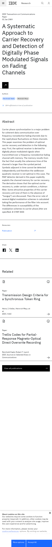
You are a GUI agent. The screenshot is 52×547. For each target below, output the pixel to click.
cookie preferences (10, 531)
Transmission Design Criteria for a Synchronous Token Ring (25, 297)
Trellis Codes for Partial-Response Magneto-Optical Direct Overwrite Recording (21, 338)
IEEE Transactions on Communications (18, 14)
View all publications (13, 368)
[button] (50, 513)
